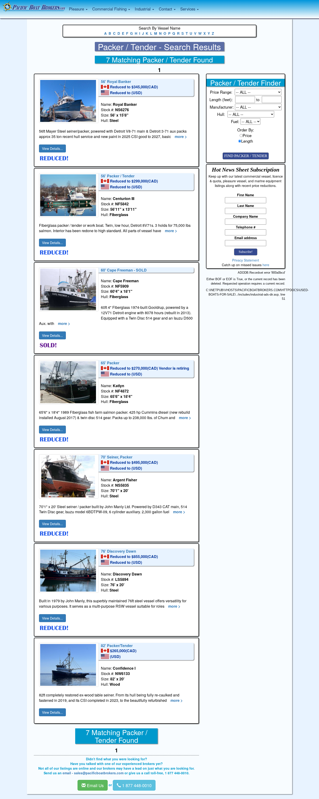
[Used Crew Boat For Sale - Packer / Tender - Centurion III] (69, 195)
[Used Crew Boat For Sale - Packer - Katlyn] (69, 382)
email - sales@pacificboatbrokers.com (93, 773)
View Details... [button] (52, 148)
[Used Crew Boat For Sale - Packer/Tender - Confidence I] (69, 665)
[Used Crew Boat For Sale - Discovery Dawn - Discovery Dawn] (69, 570)
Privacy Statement (245, 260)
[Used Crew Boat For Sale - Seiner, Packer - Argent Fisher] (69, 476)
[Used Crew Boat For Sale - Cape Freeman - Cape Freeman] (69, 289)
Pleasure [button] (77, 9)
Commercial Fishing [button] (110, 9)
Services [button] (188, 9)
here (265, 264)
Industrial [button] (143, 9)
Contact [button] (166, 9)
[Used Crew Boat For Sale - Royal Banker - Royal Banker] (69, 101)
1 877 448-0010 (136, 785)
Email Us (95, 785)
